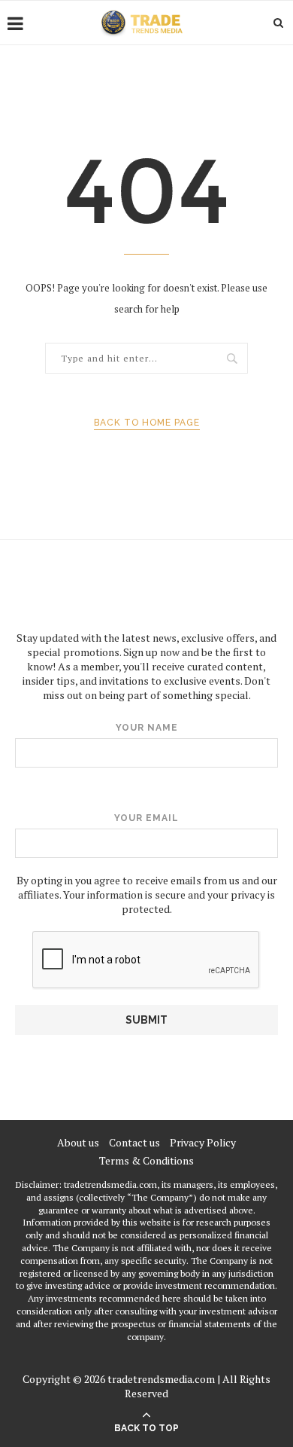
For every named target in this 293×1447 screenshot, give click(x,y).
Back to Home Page (147, 422)
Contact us (134, 1142)
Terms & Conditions (146, 1160)
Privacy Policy (203, 1142)
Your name (147, 727)
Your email (146, 818)
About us (78, 1142)
